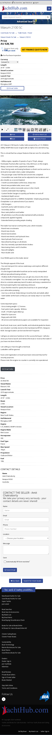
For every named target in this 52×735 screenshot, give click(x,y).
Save (5, 558)
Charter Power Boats (9, 637)
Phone (5, 525)
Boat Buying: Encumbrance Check (13, 620)
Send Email (10, 570)
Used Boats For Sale (7, 33)
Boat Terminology (8, 645)
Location (6, 534)
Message (6, 543)
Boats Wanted (7, 680)
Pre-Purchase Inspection (12, 55)
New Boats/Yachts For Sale (11, 596)
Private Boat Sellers (8, 675)
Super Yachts (6, 601)
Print (13, 135)
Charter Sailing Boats (9, 634)
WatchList (28, 3)
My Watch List (6, 615)
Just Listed (5, 604)
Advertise (5, 667)
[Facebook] (3, 699)
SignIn (33, 2)
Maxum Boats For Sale (8, 37)
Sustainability (6, 642)
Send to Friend (40, 139)
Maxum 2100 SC (25, 37)
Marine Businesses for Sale (11, 647)
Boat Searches (7, 609)
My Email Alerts (7, 617)
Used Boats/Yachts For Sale (11, 599)
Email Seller (13, 88)
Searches (17, 3)
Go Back (15, 581)
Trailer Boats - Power (25, 33)
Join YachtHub (6, 664)
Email (5, 515)
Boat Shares (6, 650)
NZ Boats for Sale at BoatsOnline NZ (14, 628)
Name (5, 506)
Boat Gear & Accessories (10, 612)
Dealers (4, 658)
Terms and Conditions (9, 688)
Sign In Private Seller (8, 677)
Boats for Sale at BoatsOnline (12, 625)
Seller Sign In (45, 731)
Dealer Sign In (6, 661)
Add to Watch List (40, 135)
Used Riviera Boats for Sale (11, 653)
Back (13, 139)
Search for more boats (32, 581)
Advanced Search (26, 21)
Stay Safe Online (7, 685)
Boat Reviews (6, 672)
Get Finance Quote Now (34, 49)
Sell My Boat (6, 3)
